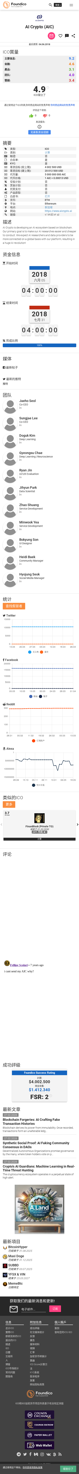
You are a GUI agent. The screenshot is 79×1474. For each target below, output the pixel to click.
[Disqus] (39, 907)
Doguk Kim (27, 435)
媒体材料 (35, 1344)
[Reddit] (58, 214)
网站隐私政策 (37, 1384)
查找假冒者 (14, 606)
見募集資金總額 (39, 132)
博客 (8, 1364)
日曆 (8, 1352)
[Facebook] (52, 214)
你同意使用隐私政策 (32, 1467)
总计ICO (10, 1328)
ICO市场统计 (12, 1368)
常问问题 (10, 1372)
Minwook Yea (29, 522)
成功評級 (35, 1328)
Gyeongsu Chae (30, 453)
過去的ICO (11, 1340)
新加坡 (49, 207)
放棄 (32, 1380)
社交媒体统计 (37, 1332)
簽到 (57, 1328)
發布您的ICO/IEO (63, 1332)
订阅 (55, 1308)
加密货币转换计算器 (38, 1356)
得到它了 (68, 1468)
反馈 (32, 1336)
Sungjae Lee (28, 418)
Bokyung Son (28, 539)
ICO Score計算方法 (38, 1364)
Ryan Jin (25, 470)
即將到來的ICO (13, 1336)
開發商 (9, 1376)
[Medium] (49, 214)
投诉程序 (35, 1376)
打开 (47, 196)
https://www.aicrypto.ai (58, 210)
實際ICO (10, 1332)
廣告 (32, 1340)
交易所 (9, 1356)
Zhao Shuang (29, 505)
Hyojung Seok (29, 574)
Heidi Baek (27, 557)
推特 (5, 383)
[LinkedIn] (20, 407)
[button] (71, 5)
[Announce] (46, 214)
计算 (47, 152)
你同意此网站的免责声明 (63, 105)
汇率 (32, 1352)
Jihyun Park (28, 487)
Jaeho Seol (27, 401)
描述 (8, 1344)
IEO (7, 1348)
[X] (55, 214)
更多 (9, 804)
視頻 (32, 1348)
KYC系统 (34, 1372)
